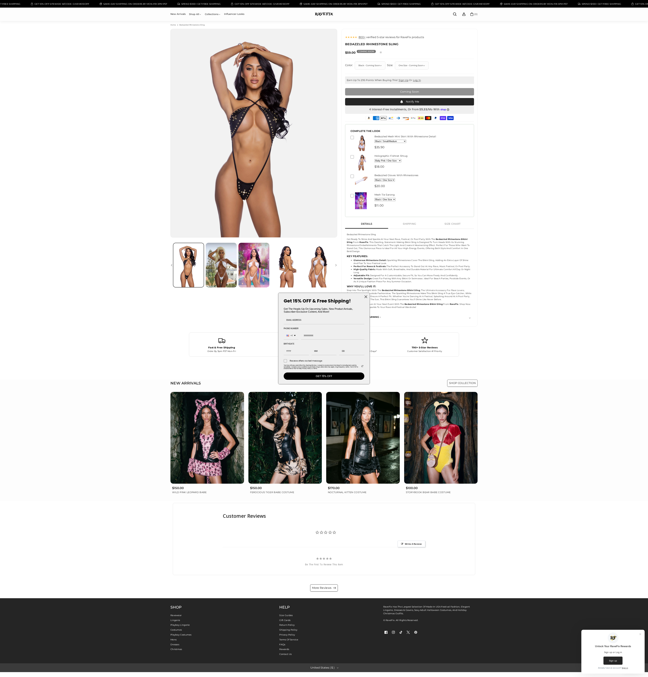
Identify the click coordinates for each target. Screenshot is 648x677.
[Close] (366, 297)
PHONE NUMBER (291, 328)
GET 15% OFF (324, 376)
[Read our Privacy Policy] (362, 366)
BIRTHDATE (289, 343)
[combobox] (291, 336)
